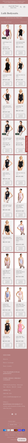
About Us (5, 359)
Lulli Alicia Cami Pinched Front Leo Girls (7, 107)
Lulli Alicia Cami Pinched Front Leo (7, 238)
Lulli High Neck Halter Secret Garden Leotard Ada (6, 272)
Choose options (7, 52)
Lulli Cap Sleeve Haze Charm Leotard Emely (20, 206)
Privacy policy (20, 434)
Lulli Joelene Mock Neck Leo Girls (6, 174)
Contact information (15, 439)
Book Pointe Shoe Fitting (26, 144)
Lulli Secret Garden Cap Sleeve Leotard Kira (20, 272)
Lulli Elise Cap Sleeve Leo (19, 106)
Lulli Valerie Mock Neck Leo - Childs (7, 206)
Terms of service (10, 437)
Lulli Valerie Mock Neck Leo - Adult (7, 139)
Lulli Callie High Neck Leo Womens (20, 139)
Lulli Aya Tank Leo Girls (20, 75)
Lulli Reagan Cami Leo (7, 43)
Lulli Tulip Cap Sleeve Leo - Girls (20, 337)
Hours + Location (7, 366)
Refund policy (12, 434)
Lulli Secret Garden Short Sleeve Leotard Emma (19, 239)
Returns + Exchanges (8, 362)
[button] (3, 7)
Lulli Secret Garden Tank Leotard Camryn (6, 305)
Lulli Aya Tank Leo (20, 172)
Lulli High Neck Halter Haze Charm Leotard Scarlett (20, 305)
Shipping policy (19, 437)
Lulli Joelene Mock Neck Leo (6, 337)
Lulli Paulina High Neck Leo (7, 75)
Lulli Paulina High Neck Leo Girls (20, 43)
